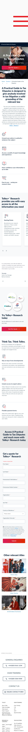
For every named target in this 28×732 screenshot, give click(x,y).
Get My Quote (13, 67)
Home (3, 81)
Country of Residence (8, 510)
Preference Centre (13, 534)
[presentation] (3, 281)
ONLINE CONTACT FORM (15, 692)
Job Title (5, 502)
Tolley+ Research (13, 125)
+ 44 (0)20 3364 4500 (15, 678)
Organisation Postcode (9, 518)
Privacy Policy (13, 535)
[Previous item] (3, 251)
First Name (5, 464)
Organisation (6, 495)
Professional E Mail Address (10, 479)
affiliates (16, 528)
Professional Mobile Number (10, 487)
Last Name (5, 471)
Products (8, 81)
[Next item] (6, 251)
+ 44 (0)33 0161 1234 (15, 665)
